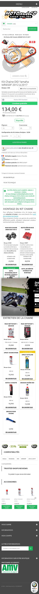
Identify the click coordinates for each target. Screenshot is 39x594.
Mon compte (7, 536)
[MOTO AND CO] (19, 14)
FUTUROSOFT (18, 586)
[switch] (34, 591)
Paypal (27, 115)
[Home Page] (3, 34)
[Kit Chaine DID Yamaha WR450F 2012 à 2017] (5, 42)
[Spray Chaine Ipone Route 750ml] (32, 492)
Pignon (5, 125)
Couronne (23, 125)
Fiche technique (10, 182)
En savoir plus (9, 177)
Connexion (34, 7)
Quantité (5, 136)
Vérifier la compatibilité (29, 89)
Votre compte (25, 7)
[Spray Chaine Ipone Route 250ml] (19, 492)
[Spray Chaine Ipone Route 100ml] (7, 492)
